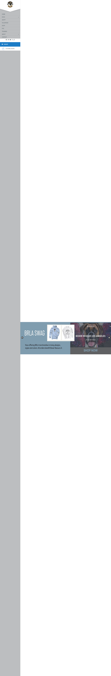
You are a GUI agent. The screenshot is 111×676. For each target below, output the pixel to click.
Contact (4, 37)
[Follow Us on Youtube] (10, 40)
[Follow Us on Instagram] (12, 40)
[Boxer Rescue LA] (10, 4)
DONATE (5, 44)
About (4, 34)
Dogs (3, 17)
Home (3, 14)
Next (109, 338)
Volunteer (5, 22)
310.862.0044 (10, 48)
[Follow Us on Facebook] (6, 40)
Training (4, 31)
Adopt (4, 20)
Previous (22, 338)
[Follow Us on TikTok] (14, 40)
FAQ (3, 28)
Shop (3, 25)
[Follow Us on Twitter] (8, 40)
